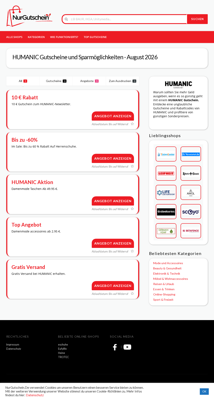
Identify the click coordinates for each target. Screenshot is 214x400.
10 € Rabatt (24, 97)
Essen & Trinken (164, 289)
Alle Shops (14, 37)
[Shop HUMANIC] (178, 84)
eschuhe (63, 344)
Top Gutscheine (95, 37)
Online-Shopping (164, 294)
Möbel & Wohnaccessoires (170, 278)
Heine (61, 353)
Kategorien (36, 37)
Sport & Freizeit (163, 299)
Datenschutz (13, 348)
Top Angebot (26, 225)
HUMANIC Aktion (32, 182)
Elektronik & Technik (166, 273)
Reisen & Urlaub (163, 284)
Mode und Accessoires (168, 263)
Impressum (12, 344)
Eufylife (62, 348)
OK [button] (204, 391)
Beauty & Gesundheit (167, 268)
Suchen (197, 19)
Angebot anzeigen (112, 116)
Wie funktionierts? (64, 37)
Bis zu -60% (24, 140)
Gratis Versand (28, 267)
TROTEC (63, 357)
